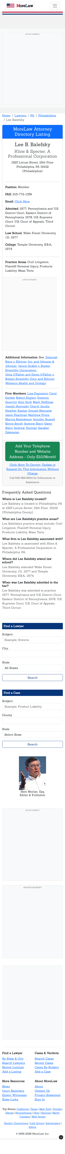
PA (32, 115)
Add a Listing (11, 1071)
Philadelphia (47, 115)
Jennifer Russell (44, 419)
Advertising (53, 1123)
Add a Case (43, 1071)
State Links (10, 1099)
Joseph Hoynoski (17, 406)
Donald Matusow (40, 410)
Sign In (40, 1099)
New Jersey (39, 1116)
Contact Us (42, 1091)
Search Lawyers (13, 1063)
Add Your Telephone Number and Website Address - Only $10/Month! (32, 451)
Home (6, 115)
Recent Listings (13, 1067)
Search (33, 677)
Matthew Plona (38, 415)
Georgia (46, 1112)
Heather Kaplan (16, 410)
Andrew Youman (25, 428)
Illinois (9, 1112)
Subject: (7, 634)
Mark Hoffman (43, 402)
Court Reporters (13, 1091)
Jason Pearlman (16, 415)
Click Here (22, 201)
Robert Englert (26, 397)
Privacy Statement (47, 1095)
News (6, 1086)
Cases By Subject (47, 1067)
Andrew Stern (33, 423)
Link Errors (37, 1123)
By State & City (12, 1058)
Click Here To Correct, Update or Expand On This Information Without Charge (32, 469)
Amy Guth (25, 402)
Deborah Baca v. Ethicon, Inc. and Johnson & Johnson (31, 361)
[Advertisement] (32, 69)
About (39, 1086)
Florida (57, 1109)
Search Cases (44, 1058)
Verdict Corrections (16, 1123)
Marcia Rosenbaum (18, 419)
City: (5, 648)
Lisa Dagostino (37, 393)
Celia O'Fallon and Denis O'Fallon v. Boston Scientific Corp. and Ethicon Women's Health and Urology (30, 379)
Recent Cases (44, 1063)
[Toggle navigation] (55, 5)
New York (45, 1109)
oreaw (24, 5)
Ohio (36, 1112)
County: (7, 715)
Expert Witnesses (14, 1095)
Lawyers (20, 115)
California (23, 1109)
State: (6, 662)
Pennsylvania (23, 1112)
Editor (32, 1127)
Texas (34, 1109)
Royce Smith (14, 423)
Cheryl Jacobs (39, 406)
